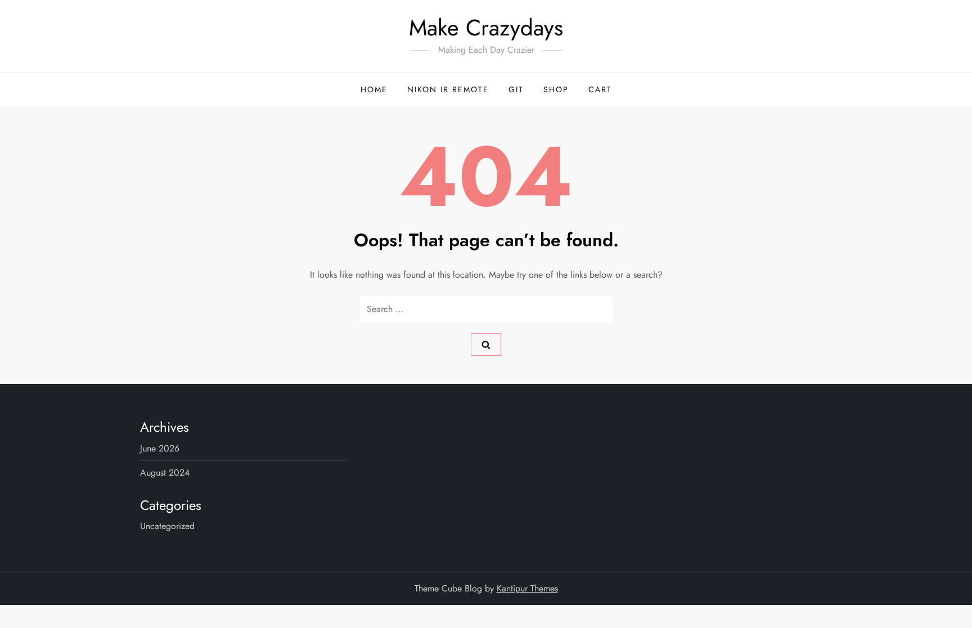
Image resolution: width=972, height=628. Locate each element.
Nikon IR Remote (448, 89)
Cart (600, 89)
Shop (556, 89)
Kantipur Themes (527, 588)
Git (516, 89)
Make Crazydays (486, 27)
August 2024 (165, 472)
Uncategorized (167, 525)
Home (374, 89)
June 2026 (159, 448)
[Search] (486, 344)
